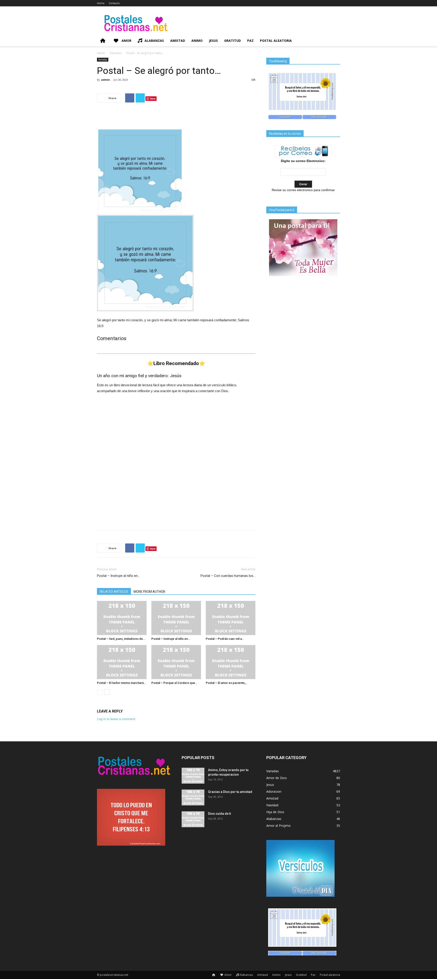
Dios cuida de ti (219, 813)
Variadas (115, 53)
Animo (197, 40)
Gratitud (232, 40)
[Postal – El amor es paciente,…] (230, 662)
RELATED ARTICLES (114, 591)
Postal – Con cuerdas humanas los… (228, 576)
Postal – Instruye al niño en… (118, 576)
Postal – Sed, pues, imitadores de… (121, 638)
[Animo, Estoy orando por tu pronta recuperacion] (193, 776)
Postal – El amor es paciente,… (226, 683)
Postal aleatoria (276, 40)
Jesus (213, 40)
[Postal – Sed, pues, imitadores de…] (122, 618)
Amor (126, 40)
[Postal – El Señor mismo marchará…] (122, 662)
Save (153, 98)
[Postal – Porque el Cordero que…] (176, 662)
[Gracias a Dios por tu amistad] (193, 797)
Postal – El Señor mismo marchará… (121, 683)
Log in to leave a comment (116, 719)
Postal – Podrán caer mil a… (225, 638)
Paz (250, 40)
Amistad (177, 40)
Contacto (114, 3)
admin (105, 79)
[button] (334, 41)
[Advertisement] (176, 118)
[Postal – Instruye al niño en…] (176, 618)
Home (100, 3)
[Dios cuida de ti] (193, 819)
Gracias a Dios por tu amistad (230, 792)
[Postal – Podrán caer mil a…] (230, 618)
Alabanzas (154, 40)
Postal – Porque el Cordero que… (174, 683)
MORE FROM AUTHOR (149, 591)
